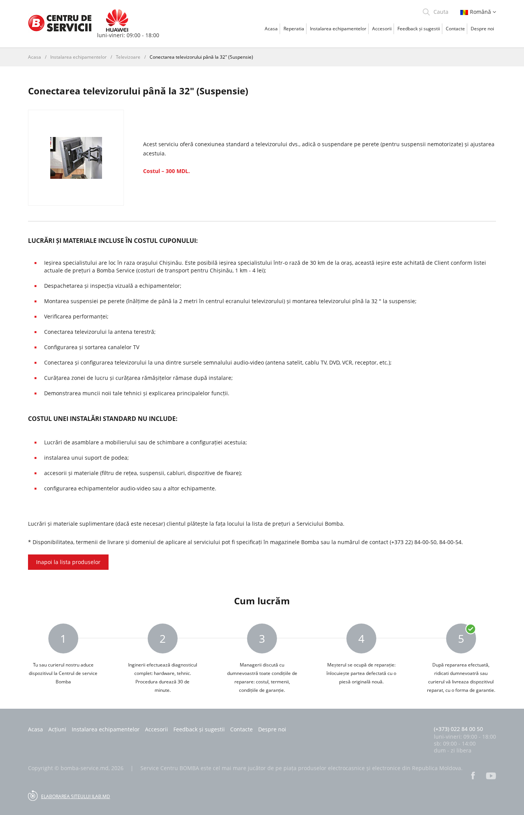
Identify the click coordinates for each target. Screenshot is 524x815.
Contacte (455, 28)
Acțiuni (57, 729)
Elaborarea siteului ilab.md (75, 796)
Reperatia (293, 28)
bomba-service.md (85, 768)
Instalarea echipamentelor (338, 28)
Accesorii (382, 28)
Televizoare (128, 57)
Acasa (271, 28)
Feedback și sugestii (418, 28)
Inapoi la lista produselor (68, 562)
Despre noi (482, 28)
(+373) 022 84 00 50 (458, 729)
